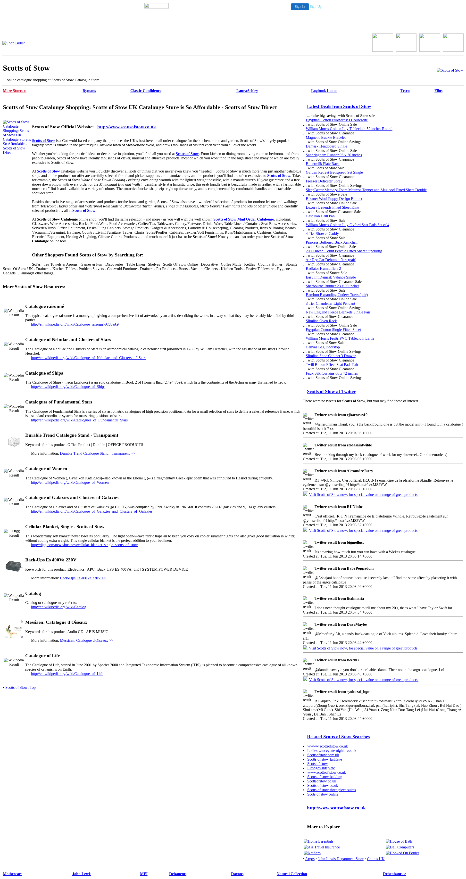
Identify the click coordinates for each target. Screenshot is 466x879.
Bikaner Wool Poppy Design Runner (334, 199)
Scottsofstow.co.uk (321, 781)
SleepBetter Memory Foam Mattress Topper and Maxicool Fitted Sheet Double (366, 190)
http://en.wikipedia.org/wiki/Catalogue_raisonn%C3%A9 (75, 324)
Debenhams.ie (394, 874)
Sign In (300, 6)
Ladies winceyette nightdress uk (331, 750)
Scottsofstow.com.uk (323, 755)
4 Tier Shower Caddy (322, 233)
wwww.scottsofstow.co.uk (327, 746)
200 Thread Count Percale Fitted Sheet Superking (344, 251)
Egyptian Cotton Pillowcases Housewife (337, 120)
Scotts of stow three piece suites (331, 790)
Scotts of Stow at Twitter (331, 391)
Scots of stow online (322, 794)
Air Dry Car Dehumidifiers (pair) (331, 260)
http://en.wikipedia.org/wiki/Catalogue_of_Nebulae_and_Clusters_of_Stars (88, 358)
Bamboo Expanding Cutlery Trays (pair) (337, 295)
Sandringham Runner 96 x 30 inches (334, 155)
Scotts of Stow (43, 141)
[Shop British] (13, 43)
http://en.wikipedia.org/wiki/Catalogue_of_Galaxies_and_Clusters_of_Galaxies (91, 511)
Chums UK (376, 859)
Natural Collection (292, 874)
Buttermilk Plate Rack (323, 164)
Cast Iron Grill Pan (320, 216)
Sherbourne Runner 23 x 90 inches (332, 286)
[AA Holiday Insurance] (322, 847)
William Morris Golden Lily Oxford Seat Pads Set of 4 (347, 225)
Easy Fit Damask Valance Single (331, 277)
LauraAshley (247, 91)
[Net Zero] (312, 853)
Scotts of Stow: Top (20, 687)
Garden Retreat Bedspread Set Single (334, 172)
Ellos (438, 91)
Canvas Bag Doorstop (323, 347)
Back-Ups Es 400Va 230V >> (83, 578)
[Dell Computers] (400, 847)
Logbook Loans (324, 91)
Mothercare (12, 874)
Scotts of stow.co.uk (322, 785)
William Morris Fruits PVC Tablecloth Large (340, 338)
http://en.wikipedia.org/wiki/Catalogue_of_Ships (68, 387)
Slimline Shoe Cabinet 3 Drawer (331, 356)
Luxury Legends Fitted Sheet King (332, 207)
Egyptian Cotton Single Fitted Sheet (333, 330)
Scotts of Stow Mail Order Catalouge (243, 219)
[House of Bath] (399, 841)
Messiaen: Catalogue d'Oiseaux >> (86, 640)
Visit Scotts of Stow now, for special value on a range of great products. (363, 495)
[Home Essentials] (318, 841)
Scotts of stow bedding (324, 777)
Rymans (89, 91)
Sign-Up (316, 6)
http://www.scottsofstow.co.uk (126, 126)
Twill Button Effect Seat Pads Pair (332, 364)
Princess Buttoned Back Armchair (332, 242)
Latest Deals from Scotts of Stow (339, 106)
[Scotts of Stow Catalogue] (450, 70)
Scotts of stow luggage (324, 759)
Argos (310, 859)
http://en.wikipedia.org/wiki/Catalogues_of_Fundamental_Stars (79, 420)
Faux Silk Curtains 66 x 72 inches (332, 373)
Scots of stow (317, 764)
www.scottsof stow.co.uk (326, 772)
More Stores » (14, 91)
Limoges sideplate (321, 768)
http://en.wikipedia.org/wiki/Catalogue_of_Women (70, 482)
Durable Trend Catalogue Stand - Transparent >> (97, 453)
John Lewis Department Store (341, 859)
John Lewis (81, 874)
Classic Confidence (145, 91)
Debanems (177, 874)
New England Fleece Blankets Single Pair (338, 312)
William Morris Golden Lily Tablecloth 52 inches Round (349, 129)
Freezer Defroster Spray (324, 181)
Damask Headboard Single (326, 146)
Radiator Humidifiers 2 (323, 268)
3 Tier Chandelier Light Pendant (330, 303)
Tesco (405, 91)
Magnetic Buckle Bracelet (326, 137)
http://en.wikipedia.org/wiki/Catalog (58, 607)
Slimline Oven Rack (321, 321)
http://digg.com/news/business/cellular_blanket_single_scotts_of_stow (84, 545)
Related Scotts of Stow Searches (338, 736)
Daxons (237, 874)
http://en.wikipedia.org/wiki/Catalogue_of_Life (67, 674)
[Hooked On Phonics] (402, 853)
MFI (144, 874)
